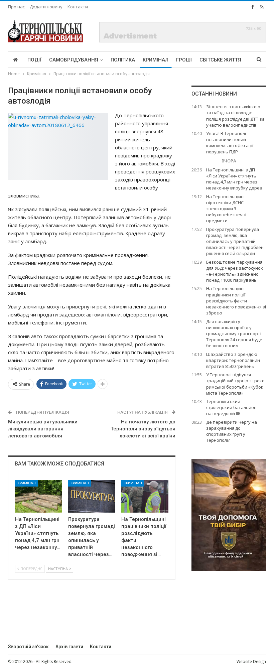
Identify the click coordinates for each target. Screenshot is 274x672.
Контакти (77, 7)
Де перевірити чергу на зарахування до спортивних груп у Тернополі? (231, 431)
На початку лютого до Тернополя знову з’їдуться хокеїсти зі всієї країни (143, 429)
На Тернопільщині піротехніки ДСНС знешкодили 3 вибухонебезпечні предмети (226, 208)
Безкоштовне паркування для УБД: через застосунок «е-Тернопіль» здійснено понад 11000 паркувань (234, 271)
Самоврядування (73, 60)
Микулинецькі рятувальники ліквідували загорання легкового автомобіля (43, 429)
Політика (123, 60)
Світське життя (220, 60)
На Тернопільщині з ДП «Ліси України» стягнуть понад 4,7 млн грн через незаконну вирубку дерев (234, 179)
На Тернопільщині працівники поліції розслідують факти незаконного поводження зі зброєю (236, 300)
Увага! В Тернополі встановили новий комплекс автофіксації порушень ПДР (229, 142)
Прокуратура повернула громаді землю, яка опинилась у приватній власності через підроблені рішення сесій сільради (235, 241)
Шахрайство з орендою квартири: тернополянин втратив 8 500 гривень (233, 360)
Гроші (184, 60)
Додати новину (46, 7)
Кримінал (155, 60)
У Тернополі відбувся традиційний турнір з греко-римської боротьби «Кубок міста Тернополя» (236, 384)
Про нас (16, 7)
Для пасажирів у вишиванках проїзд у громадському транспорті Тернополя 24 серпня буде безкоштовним (234, 333)
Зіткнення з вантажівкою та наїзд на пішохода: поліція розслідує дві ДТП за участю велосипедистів (235, 116)
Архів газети (69, 646)
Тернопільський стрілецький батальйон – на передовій (233, 407)
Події (34, 60)
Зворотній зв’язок (28, 646)
